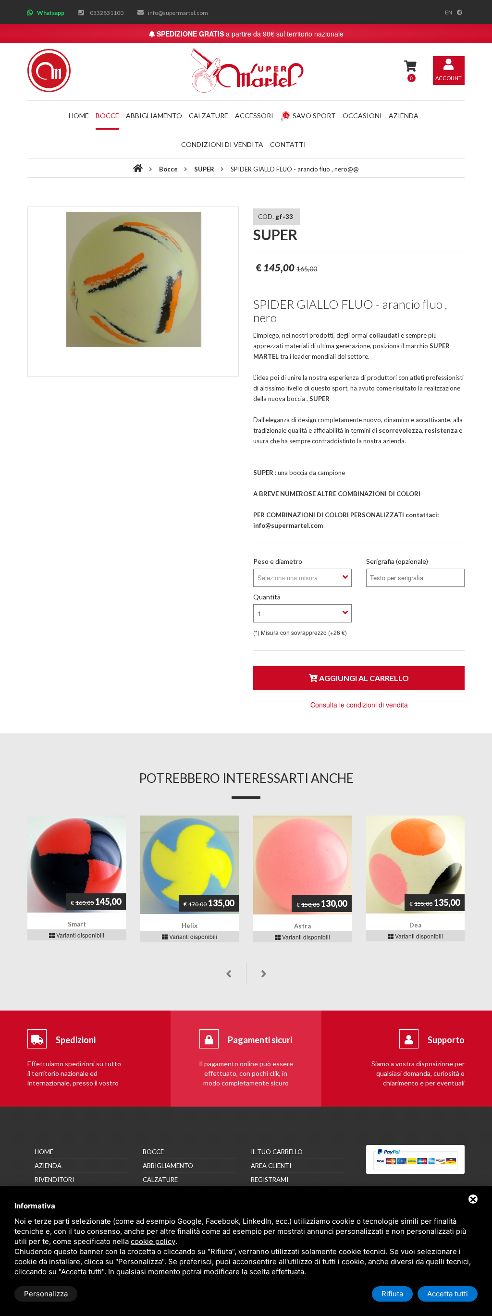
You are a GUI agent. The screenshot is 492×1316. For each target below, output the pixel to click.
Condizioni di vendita (222, 144)
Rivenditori (54, 1179)
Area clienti (271, 1166)
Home (79, 115)
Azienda (403, 115)
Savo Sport (314, 115)
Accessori (254, 115)
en (448, 12)
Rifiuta (392, 1293)
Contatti (288, 144)
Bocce (107, 115)
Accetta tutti (447, 1293)
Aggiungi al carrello (363, 677)
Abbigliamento (154, 115)
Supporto (446, 1040)
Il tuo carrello (277, 1152)
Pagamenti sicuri (260, 1040)
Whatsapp (50, 12)
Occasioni (362, 115)
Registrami (269, 1179)
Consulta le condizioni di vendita (359, 704)
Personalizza (46, 1293)
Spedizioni (76, 1040)
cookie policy (153, 1241)
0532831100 (106, 12)
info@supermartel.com (178, 12)
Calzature (208, 115)
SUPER (205, 169)
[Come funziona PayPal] (415, 1159)
